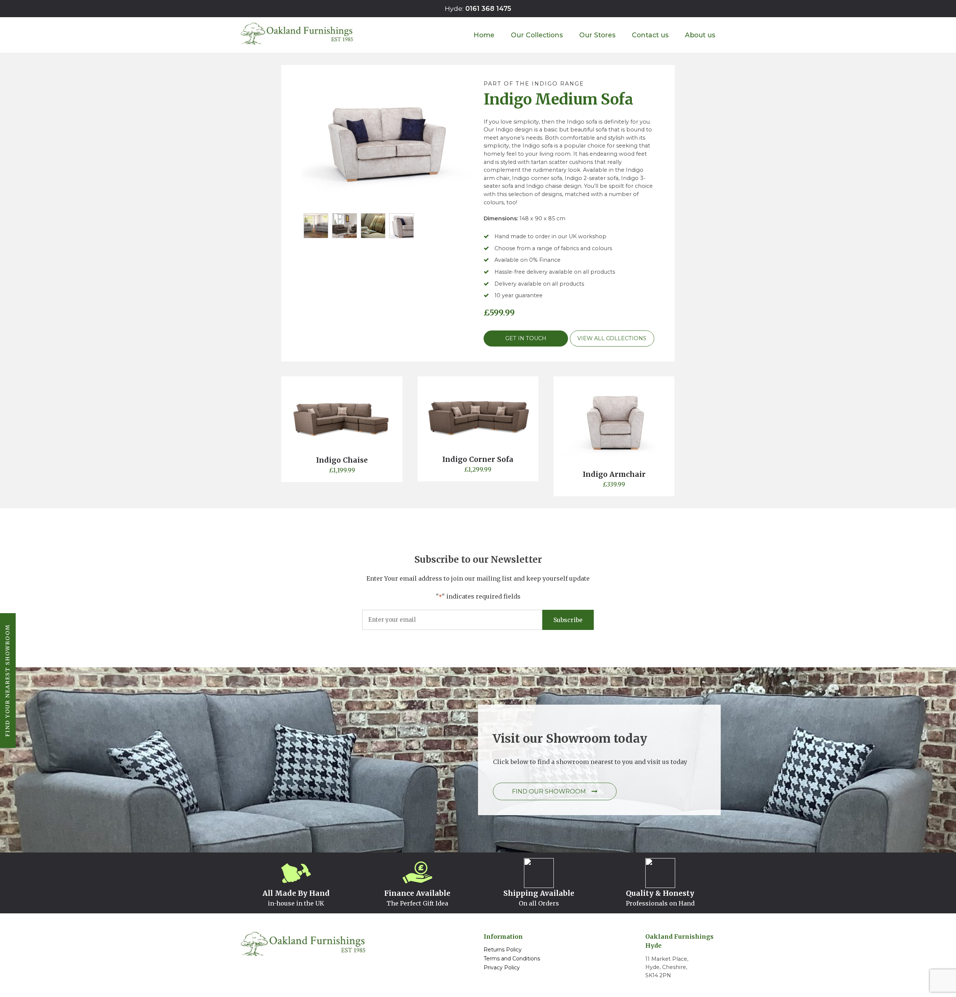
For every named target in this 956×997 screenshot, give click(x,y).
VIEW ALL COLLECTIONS (611, 338)
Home (484, 35)
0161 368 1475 (488, 8)
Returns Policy (503, 949)
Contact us (650, 35)
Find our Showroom (549, 791)
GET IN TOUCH (525, 338)
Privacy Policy (502, 967)
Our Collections (537, 35)
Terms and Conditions (512, 958)
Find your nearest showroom (7, 680)
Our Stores (597, 35)
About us (700, 35)
